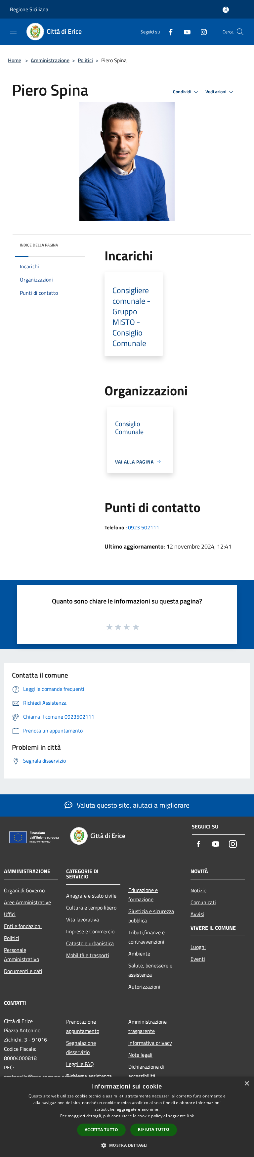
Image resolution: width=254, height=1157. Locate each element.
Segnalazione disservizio (81, 1047)
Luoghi (198, 947)
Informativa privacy (150, 1043)
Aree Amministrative (27, 902)
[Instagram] (201, 31)
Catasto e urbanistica (90, 943)
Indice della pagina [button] (39, 245)
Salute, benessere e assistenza (150, 970)
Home (14, 60)
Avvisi (197, 914)
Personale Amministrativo (21, 954)
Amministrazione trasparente (147, 1026)
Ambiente (139, 953)
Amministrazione (50, 60)
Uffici (10, 914)
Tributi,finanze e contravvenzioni (146, 937)
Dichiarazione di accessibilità (146, 1071)
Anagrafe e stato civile (91, 896)
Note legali (140, 1055)
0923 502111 (143, 527)
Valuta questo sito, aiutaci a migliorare (132, 805)
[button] (127, 1145)
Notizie (198, 890)
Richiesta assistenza (89, 1076)
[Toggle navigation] (13, 31)
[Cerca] (240, 32)
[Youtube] (184, 31)
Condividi (182, 91)
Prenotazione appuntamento (82, 1026)
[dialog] (127, 1117)
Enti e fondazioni (23, 926)
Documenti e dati (23, 971)
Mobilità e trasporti (87, 955)
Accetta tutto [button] (101, 1130)
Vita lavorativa (82, 919)
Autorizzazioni (144, 987)
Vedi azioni (216, 91)
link (190, 1116)
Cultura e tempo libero (91, 908)
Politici (85, 60)
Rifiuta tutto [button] (153, 1129)
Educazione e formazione (143, 894)
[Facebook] (168, 31)
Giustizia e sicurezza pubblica (151, 915)
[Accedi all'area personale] (226, 10)
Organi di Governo (24, 890)
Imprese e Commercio (90, 931)
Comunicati (203, 902)
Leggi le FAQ (80, 1064)
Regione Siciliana (29, 9)
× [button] (246, 1083)
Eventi (197, 959)
